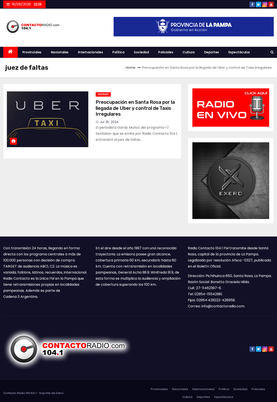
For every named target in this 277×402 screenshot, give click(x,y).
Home (130, 67)
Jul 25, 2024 (109, 122)
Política (118, 52)
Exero (60, 393)
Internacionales (90, 52)
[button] (272, 52)
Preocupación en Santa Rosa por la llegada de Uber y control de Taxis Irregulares (135, 108)
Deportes (211, 52)
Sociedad (141, 52)
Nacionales (60, 52)
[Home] (10, 52)
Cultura (189, 52)
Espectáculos (239, 52)
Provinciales (32, 52)
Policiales (165, 52)
